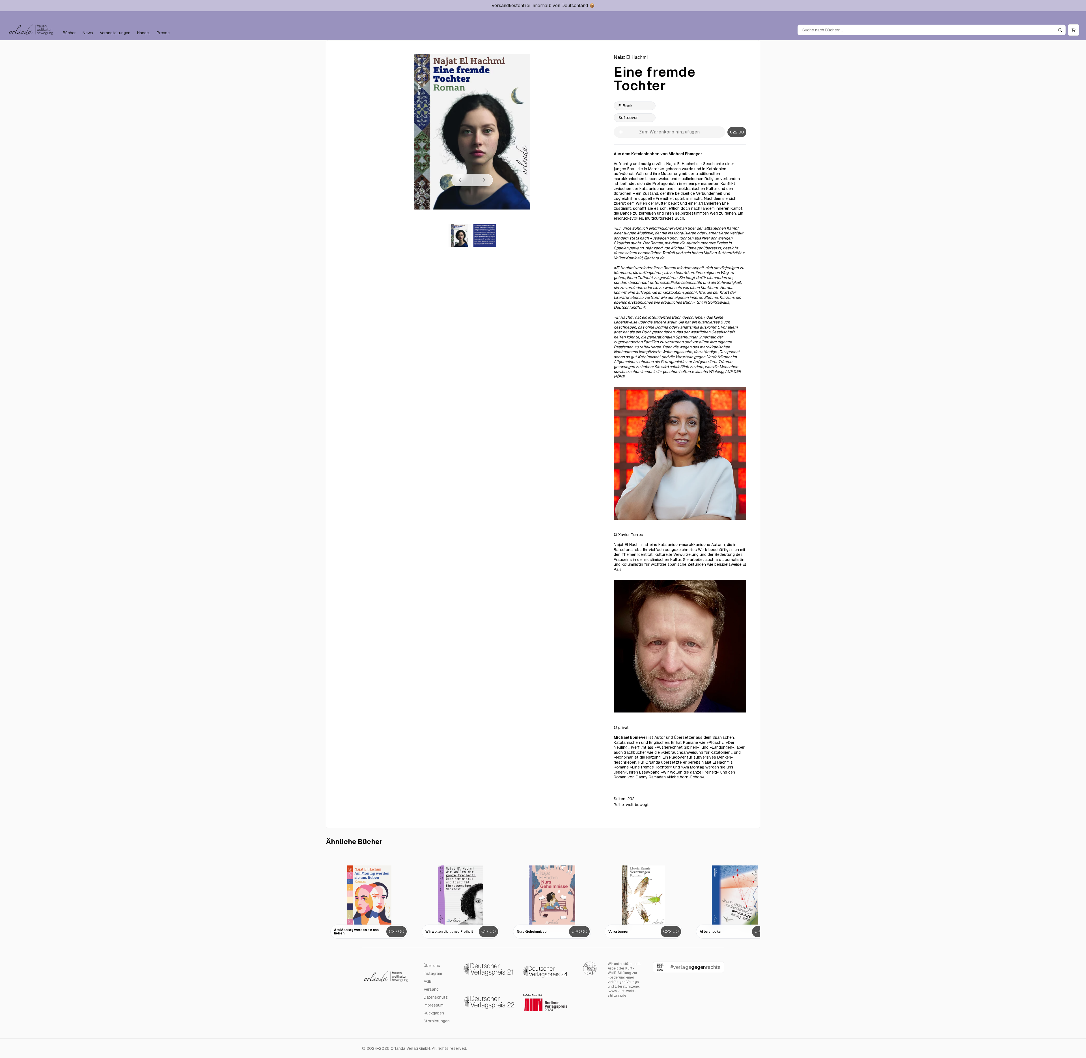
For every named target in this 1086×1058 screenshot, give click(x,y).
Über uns (432, 965)
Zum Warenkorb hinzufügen (669, 132)
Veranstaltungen (115, 33)
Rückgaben (434, 1013)
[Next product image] (483, 180)
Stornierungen (437, 1021)
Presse (163, 33)
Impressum (433, 1005)
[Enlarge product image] (460, 235)
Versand (431, 989)
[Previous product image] (461, 180)
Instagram (433, 973)
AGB (428, 981)
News (88, 33)
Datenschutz (436, 997)
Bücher (69, 33)
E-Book (626, 105)
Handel (143, 33)
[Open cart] (1073, 30)
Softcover (628, 117)
